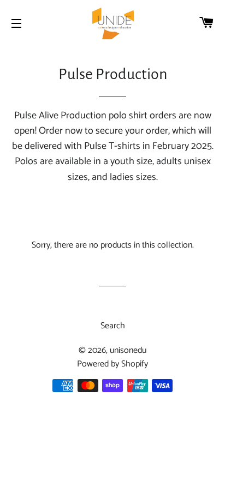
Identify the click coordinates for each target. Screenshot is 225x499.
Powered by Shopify (112, 364)
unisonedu (128, 350)
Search (112, 325)
